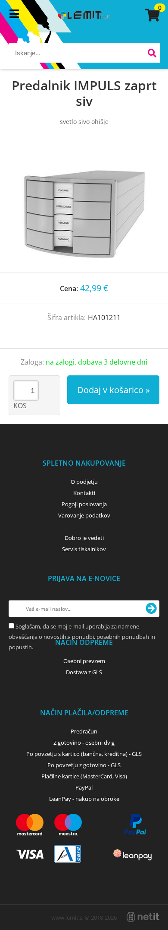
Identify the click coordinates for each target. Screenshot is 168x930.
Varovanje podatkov (84, 515)
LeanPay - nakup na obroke (84, 799)
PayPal (84, 787)
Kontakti (84, 493)
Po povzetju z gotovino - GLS (84, 765)
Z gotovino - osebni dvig (84, 742)
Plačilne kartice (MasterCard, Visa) (84, 776)
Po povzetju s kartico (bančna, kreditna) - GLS (84, 754)
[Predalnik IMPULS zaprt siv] (84, 208)
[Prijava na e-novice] (151, 608)
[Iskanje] (152, 54)
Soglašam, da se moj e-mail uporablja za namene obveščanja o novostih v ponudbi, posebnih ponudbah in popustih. (82, 636)
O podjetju (84, 482)
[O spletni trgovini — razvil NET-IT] (143, 917)
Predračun (84, 731)
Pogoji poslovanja (84, 504)
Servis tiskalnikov (84, 549)
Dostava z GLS (84, 672)
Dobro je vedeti (84, 538)
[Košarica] (151, 15)
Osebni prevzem (84, 661)
